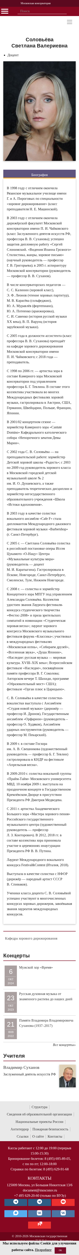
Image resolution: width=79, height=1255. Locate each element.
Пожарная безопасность (50, 1129)
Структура (39, 1107)
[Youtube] (63, 1202)
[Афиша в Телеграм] (39, 1225)
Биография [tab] (39, 175)
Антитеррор (20, 1129)
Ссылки (23, 1136)
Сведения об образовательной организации (39, 1114)
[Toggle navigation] (69, 22)
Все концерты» (64, 1045)
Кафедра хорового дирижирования (31, 938)
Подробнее (43, 1250)
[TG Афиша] (39, 1202)
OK (60, 1250)
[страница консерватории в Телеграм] (15, 1202)
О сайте (38, 1136)
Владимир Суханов (21, 1067)
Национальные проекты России (39, 1122)
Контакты (55, 1136)
